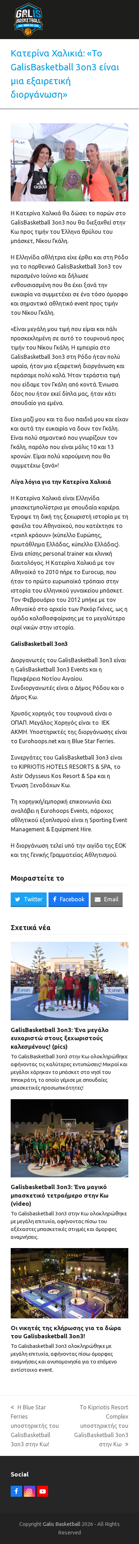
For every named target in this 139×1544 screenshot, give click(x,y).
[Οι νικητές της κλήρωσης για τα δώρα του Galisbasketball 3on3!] (69, 1282)
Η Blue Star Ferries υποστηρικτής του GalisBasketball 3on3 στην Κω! (35, 1425)
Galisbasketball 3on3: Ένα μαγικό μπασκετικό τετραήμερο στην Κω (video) (59, 1195)
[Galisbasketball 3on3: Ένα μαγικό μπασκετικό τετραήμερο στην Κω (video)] (69, 1137)
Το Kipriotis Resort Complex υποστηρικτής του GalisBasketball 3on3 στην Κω (101, 1425)
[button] (124, 20)
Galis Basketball (62, 1524)
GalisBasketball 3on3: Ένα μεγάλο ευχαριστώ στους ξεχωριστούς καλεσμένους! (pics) (60, 1038)
